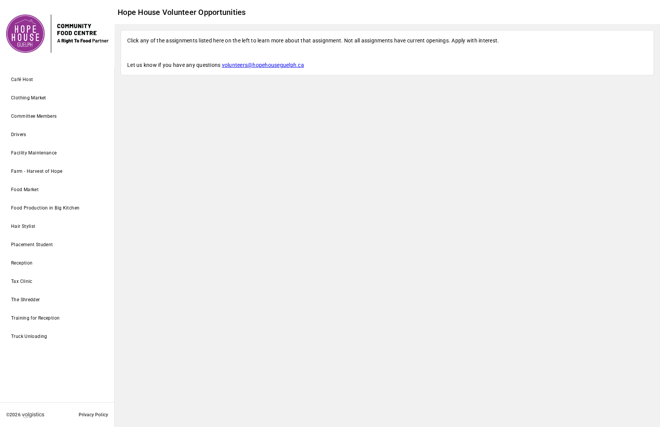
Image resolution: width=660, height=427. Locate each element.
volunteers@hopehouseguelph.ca (263, 65)
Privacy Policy (93, 414)
